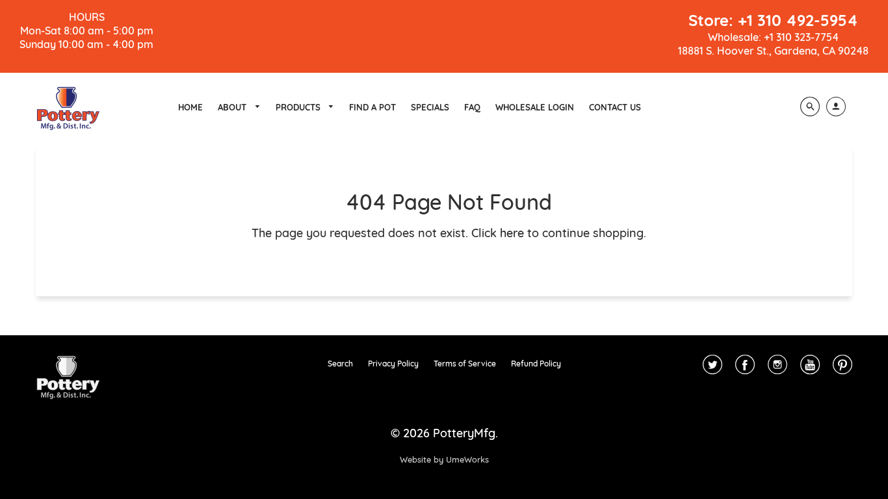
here (512, 232)
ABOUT (233, 107)
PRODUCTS (299, 107)
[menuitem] (190, 107)
